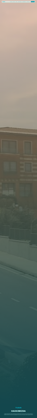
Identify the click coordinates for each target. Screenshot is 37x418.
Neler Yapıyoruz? (20, 1)
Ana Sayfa (11, 1)
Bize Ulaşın (28, 1)
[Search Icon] (30, 1)
